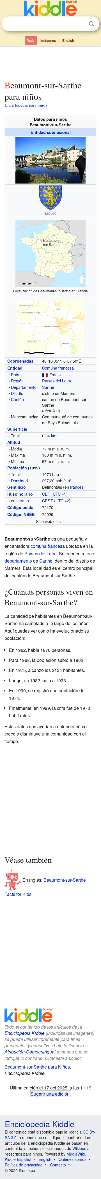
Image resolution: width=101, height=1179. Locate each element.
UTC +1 (59, 494)
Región (17, 381)
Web (30, 40)
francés (76, 487)
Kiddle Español (18, 1159)
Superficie (17, 429)
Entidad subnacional (51, 132)
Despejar (80, 24)
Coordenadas (20, 361)
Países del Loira (56, 381)
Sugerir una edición (50, 1094)
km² (54, 435)
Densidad (19, 480)
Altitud (13, 442)
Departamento (23, 387)
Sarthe (48, 387)
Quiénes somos (72, 1159)
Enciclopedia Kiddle (24, 1033)
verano (23, 500)
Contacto (58, 1165)
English (68, 40)
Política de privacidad (24, 1165)
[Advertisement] (50, 62)
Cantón (17, 399)
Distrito (17, 393)
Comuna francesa (58, 368)
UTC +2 (62, 500)
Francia (56, 374)
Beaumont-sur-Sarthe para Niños (37, 1067)
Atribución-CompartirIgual (30, 1051)
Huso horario (20, 494)
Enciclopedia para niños (26, 105)
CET (46, 494)
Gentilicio (16, 487)
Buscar (91, 24)
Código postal (21, 507)
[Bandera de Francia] (45, 374)
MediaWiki (75, 1154)
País (15, 374)
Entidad (14, 368)
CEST (47, 500)
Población (17, 468)
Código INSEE (21, 514)
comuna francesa (48, 546)
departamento (18, 561)
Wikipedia (80, 1148)
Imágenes (48, 40)
